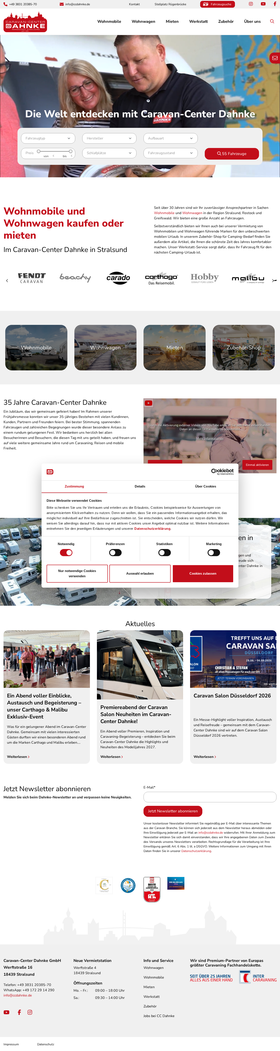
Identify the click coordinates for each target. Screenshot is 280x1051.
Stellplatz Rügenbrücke (170, 4)
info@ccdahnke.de (77, 4)
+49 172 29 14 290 (38, 990)
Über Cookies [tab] (205, 486)
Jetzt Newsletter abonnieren (173, 811)
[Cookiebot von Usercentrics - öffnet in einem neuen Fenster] (214, 471)
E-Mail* (149, 787)
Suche (275, 21)
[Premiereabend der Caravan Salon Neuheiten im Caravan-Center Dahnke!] (140, 664)
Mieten (172, 21)
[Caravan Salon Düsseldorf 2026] (233, 659)
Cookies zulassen (202, 573)
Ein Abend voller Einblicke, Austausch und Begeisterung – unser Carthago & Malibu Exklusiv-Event (44, 706)
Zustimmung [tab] (74, 486)
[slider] (38, 151)
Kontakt (134, 4)
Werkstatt (198, 21)
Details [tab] (140, 486)
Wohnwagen (192, 213)
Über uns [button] (252, 21)
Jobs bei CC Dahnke (159, 1016)
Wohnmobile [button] (109, 21)
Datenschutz (45, 1044)
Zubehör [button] (226, 21)
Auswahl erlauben (140, 573)
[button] (7, 280)
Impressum (11, 1044)
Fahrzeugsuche (221, 4)
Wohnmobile (164, 213)
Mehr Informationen (210, 439)
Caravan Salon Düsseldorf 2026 (232, 695)
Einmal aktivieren (257, 465)
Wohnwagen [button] (143, 21)
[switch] (115, 552)
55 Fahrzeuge (234, 153)
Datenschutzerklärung (152, 528)
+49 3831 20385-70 (23, 4)
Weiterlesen (17, 756)
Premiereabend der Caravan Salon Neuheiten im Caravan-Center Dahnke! (135, 714)
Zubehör (150, 1006)
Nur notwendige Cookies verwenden (77, 573)
